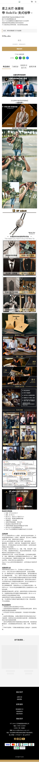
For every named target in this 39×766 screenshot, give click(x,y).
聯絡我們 (19, 49)
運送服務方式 (19, 709)
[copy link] (27, 58)
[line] (16, 58)
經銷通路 (19, 699)
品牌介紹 (19, 697)
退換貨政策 (19, 711)
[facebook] (20, 58)
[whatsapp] (23, 58)
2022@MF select (19, 756)
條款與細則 (19, 713)
